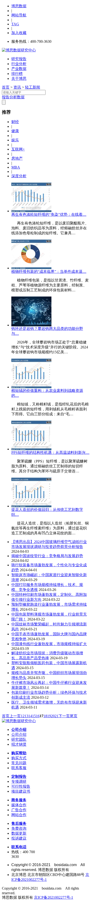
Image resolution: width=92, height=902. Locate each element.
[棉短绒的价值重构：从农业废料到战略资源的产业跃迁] (31, 387)
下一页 (64, 716)
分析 (13, 97)
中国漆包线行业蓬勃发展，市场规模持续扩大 (49, 644)
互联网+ (18, 149)
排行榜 (17, 74)
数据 (21, 97)
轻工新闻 (32, 87)
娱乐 (15, 140)
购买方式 (18, 758)
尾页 (73, 716)
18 (45, 716)
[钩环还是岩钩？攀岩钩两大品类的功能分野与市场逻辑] (31, 325)
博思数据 (18, 6)
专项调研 (18, 781)
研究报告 (18, 59)
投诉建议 (18, 838)
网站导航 (18, 15)
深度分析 (18, 176)
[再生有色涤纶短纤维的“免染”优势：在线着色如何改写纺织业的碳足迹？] (31, 211)
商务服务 (18, 800)
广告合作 (18, 810)
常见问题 (18, 763)
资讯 (17, 87)
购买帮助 (18, 753)
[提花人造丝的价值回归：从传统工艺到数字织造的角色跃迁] (31, 506)
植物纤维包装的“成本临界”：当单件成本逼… (48, 272)
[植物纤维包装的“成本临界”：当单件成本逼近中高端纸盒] (31, 268)
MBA (15, 167)
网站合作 (18, 815)
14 (30, 716)
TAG (15, 24)
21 (57, 716)
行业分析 (18, 64)
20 (53, 716)
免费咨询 (18, 828)
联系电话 (18, 847)
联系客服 (18, 768)
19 (49, 716)
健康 (15, 131)
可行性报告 (20, 786)
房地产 (17, 158)
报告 (5, 97)
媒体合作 (18, 805)
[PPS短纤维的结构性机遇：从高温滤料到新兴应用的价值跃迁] (31, 449)
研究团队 (18, 739)
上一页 (15, 716)
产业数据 (18, 69)
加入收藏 (18, 33)
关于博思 (18, 79)
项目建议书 (20, 791)
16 (38, 716)
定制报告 (18, 777)
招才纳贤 (18, 744)
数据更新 (18, 833)
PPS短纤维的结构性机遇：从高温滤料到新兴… (50, 453)
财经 (15, 122)
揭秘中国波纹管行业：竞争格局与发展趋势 (47, 556)
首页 (5, 87)
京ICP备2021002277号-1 (53, 897)
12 (23, 716)
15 (34, 716)
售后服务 (18, 823)
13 (26, 716)
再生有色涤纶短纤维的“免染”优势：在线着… (48, 214)
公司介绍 (18, 730)
